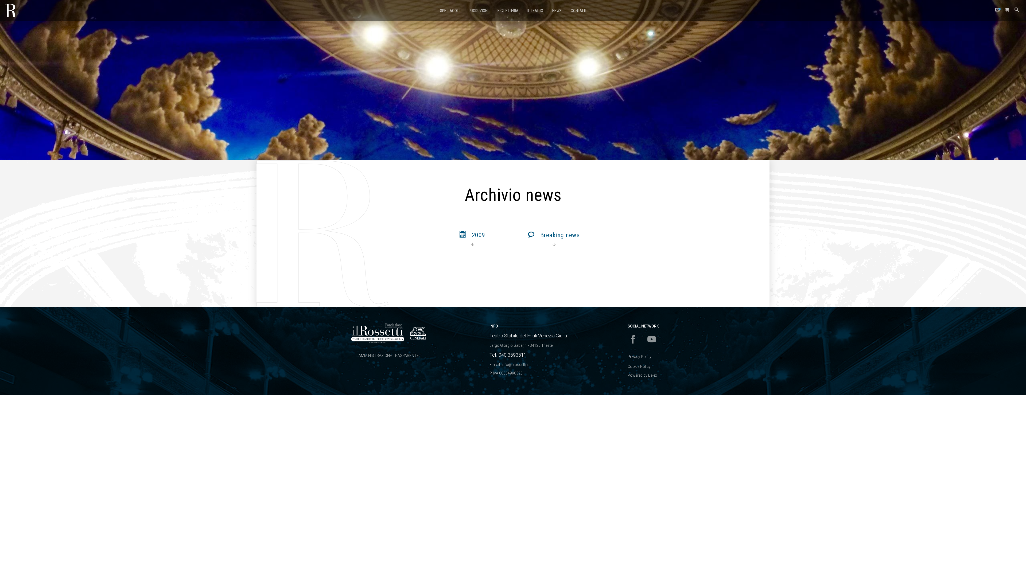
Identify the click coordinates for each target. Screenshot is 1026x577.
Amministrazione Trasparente (389, 355)
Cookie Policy (639, 366)
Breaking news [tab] (559, 235)
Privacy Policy (639, 356)
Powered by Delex (642, 375)
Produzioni (478, 10)
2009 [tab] (477, 235)
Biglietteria (508, 10)
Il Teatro (535, 10)
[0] (1007, 11)
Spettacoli (450, 10)
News (557, 10)
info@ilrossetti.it (515, 364)
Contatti (578, 10)
